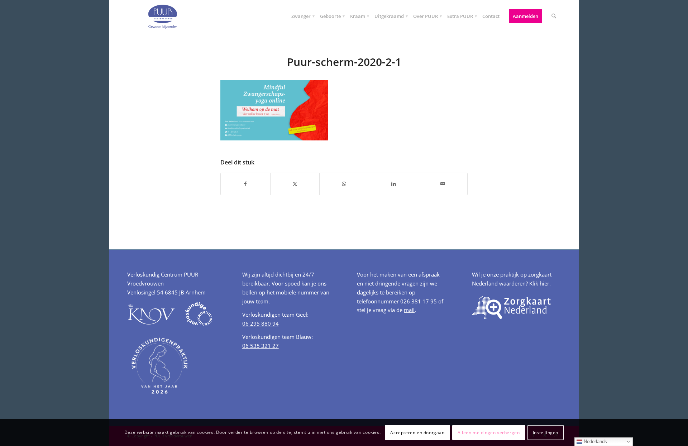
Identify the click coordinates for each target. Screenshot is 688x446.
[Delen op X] (295, 184)
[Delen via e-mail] (442, 184)
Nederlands (594, 441)
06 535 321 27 (260, 345)
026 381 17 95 (418, 301)
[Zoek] (554, 16)
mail (409, 309)
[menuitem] (301, 16)
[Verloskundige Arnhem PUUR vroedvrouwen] (162, 16)
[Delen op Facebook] (245, 184)
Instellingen (545, 432)
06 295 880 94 (260, 323)
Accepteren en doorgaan (417, 432)
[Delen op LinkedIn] (393, 184)
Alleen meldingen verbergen (489, 432)
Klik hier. (540, 283)
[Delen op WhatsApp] (344, 184)
